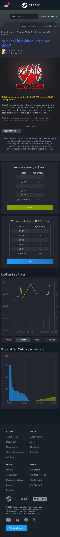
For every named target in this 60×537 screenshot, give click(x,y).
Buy (30, 207)
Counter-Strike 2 (24, 32)
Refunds (10, 490)
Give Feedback (29, 26)
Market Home (7, 32)
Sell (30, 261)
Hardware (34, 447)
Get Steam (35, 469)
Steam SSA (11, 442)
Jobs (32, 442)
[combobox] (24, 16)
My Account (36, 485)
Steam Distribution (15, 452)
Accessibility (12, 475)
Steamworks (12, 447)
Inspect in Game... (11, 131)
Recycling (34, 452)
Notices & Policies (14, 480)
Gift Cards (10, 457)
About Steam (12, 437)
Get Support (36, 480)
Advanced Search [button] (49, 16)
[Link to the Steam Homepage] (31, 5)
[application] (30, 308)
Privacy (9, 469)
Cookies (9, 485)
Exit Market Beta (49, 26)
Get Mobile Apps (16, 528)
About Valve (36, 437)
